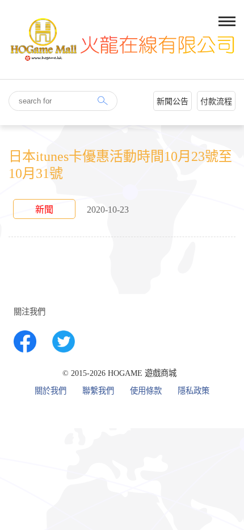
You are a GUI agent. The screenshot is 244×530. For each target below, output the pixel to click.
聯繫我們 (98, 391)
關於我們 (50, 391)
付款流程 (216, 101)
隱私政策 (193, 391)
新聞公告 (172, 101)
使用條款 (146, 391)
